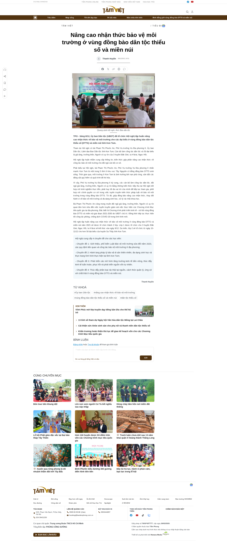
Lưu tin (4, 83)
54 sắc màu (111, 18)
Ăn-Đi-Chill (90, 499)
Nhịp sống (69, 18)
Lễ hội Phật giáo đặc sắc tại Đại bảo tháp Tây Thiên (51, 436)
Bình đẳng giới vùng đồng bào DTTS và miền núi (172, 18)
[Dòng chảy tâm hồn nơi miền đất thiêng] (135, 390)
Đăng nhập (78, 345)
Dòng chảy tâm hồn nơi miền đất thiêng (133, 405)
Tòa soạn (37, 509)
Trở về (4, 96)
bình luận (124, 69)
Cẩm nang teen (163, 499)
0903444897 (105, 512)
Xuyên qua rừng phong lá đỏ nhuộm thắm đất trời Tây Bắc (49, 470)
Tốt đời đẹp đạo (90, 18)
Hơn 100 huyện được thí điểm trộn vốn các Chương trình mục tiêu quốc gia (93, 438)
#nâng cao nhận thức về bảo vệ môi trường (114, 292)
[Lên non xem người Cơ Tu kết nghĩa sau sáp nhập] (94, 390)
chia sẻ (102, 69)
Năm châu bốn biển (134, 18)
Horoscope (108, 499)
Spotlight (107, 503)
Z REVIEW (126, 503)
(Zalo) (83, 512)
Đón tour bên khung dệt (45, 404)
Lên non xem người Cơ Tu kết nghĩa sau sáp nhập (93, 405)
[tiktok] (144, 515)
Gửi (145, 358)
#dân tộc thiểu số (128, 298)
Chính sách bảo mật (175, 509)
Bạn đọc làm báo (47, 535)
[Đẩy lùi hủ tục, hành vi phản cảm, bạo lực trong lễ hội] (135, 455)
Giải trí (35, 499)
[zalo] (150, 515)
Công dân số (56, 503)
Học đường (37, 503)
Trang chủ (35, 17)
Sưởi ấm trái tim (128, 499)
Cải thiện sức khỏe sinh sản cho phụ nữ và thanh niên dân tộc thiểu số (114, 326)
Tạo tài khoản (93, 345)
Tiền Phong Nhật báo (111, 2)
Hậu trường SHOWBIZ (183, 499)
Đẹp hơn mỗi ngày (76, 499)
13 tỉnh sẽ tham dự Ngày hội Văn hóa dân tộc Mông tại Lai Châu (110, 320)
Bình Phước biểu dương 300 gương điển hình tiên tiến (93, 470)
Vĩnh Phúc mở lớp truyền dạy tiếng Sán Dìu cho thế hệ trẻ (103, 311)
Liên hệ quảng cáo (75, 509)
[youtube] (192, 2)
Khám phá (72, 503)
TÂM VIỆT (67, 26)
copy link (113, 69)
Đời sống (54, 499)
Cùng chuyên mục (47, 375)
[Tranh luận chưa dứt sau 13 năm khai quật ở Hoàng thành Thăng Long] (135, 421)
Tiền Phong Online (90, 2)
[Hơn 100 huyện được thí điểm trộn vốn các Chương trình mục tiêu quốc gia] (94, 421)
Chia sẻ (4, 76)
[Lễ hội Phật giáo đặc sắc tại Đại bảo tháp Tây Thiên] (52, 421)
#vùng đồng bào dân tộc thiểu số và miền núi (95, 298)
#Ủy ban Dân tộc (82, 292)
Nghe (4, 69)
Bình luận (4, 89)
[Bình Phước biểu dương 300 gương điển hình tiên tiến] (94, 455)
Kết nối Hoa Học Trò (94, 503)
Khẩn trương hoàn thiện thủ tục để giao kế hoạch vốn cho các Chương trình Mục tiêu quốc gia (114, 332)
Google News (164, 26)
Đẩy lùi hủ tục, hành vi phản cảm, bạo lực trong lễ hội (133, 470)
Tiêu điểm (51, 18)
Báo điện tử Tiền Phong (113, 9)
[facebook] (188, 2)
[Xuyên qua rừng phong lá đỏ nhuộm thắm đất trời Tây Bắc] (52, 455)
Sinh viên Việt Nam (132, 2)
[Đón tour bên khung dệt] (52, 390)
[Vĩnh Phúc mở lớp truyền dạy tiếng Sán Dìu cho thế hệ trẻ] (144, 311)
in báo (119, 69)
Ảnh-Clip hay (144, 499)
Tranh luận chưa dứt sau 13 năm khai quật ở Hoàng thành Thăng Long (135, 436)
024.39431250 (41, 517)
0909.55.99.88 (74, 512)
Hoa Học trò (149, 2)
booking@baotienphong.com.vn (81, 515)
